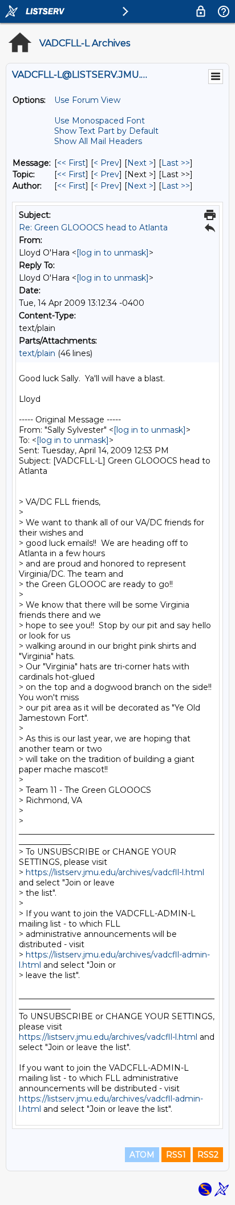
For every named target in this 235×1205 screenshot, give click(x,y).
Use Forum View (87, 100)
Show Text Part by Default (106, 131)
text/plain (37, 353)
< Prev (106, 163)
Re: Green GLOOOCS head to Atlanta (93, 227)
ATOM (142, 1155)
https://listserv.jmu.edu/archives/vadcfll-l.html (115, 872)
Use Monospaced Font (99, 120)
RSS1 (176, 1155)
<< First (71, 163)
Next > (140, 163)
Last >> (175, 163)
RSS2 (207, 1155)
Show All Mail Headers (98, 141)
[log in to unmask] (112, 253)
